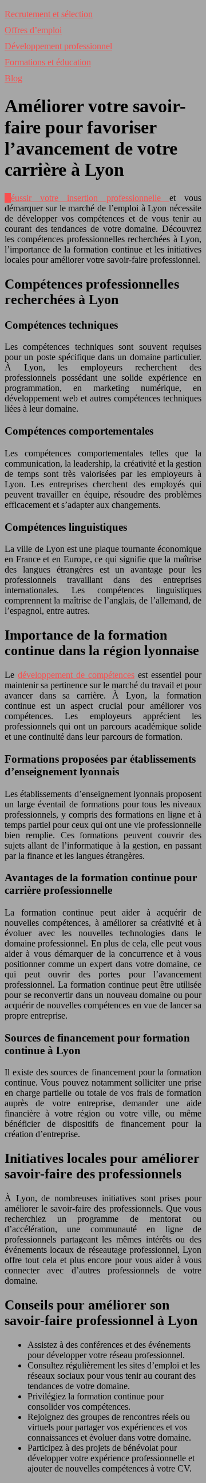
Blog (13, 78)
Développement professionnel (58, 46)
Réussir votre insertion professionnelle (87, 198)
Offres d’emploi (33, 30)
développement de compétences (76, 675)
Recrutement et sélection (49, 14)
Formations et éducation (48, 62)
